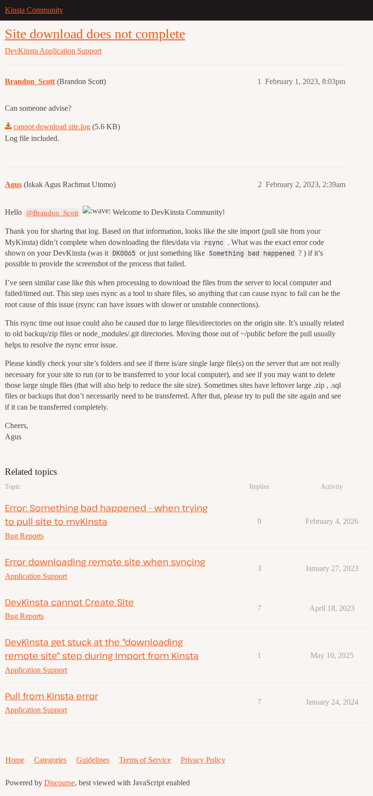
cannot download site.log (52, 126)
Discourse (59, 783)
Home (14, 760)
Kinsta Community (34, 10)
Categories (50, 760)
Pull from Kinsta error (51, 696)
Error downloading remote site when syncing (105, 561)
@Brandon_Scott (52, 213)
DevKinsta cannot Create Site (69, 602)
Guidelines (92, 760)
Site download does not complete (95, 33)
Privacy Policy (203, 760)
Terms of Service (145, 760)
